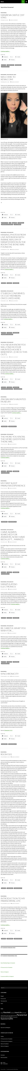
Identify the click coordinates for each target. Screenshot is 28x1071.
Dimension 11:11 (8, 730)
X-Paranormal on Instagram (6, 1041)
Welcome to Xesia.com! (8, 78)
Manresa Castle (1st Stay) (12, 16)
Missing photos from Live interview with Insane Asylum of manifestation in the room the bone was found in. (13, 240)
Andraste (3, 1055)
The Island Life (10, 74)
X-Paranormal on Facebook (6, 967)
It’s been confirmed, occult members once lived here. (13, 296)
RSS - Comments (4, 1063)
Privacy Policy (3, 1069)
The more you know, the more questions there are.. (13, 439)
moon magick (11, 1015)
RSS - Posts (3, 1062)
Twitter (2, 1036)
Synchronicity (10, 673)
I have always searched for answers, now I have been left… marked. (13, 536)
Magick (2, 996)
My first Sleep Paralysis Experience (13, 484)
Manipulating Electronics (9, 585)
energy (2, 1012)
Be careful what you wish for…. (13, 629)
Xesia (2, 1)
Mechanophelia (4, 1057)
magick (2, 1015)
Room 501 (6, 754)
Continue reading (5, 51)
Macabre (14, 222)
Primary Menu (26, 1)
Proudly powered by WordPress (12, 1069)
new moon (15, 1015)
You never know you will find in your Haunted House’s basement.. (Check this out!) (14, 349)
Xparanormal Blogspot (5, 1027)
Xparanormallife (5, 66)
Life (10, 222)
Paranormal (4, 12)
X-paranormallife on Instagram (7, 976)
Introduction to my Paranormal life (13, 899)
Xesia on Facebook (4, 1043)
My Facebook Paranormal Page (9, 955)
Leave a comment (14, 20)
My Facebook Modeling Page (8, 947)
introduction (5, 222)
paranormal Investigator (7, 224)
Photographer (17, 224)
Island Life (9, 283)
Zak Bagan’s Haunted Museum (13, 400)
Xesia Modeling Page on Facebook (8, 963)
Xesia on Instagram (5, 971)
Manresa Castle (5, 1015)
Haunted (3, 283)
